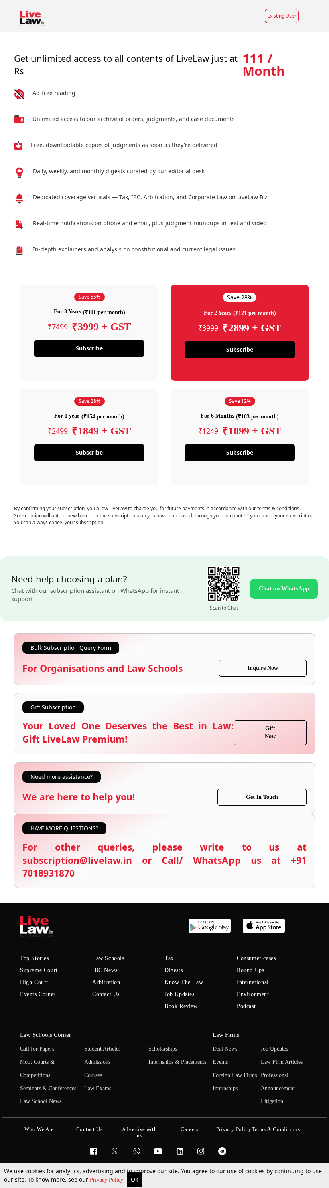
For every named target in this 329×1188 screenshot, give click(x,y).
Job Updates (179, 994)
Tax (169, 958)
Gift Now (270, 732)
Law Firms (226, 1035)
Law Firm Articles (282, 1062)
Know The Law (183, 982)
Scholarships (162, 1049)
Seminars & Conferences (48, 1088)
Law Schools (108, 958)
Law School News (40, 1101)
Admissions (97, 1062)
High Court (34, 982)
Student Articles (102, 1049)
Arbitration (106, 982)
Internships (225, 1088)
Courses (93, 1075)
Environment (253, 994)
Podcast (246, 1006)
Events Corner (38, 994)
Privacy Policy (107, 1180)
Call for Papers (37, 1049)
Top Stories (34, 958)
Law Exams (97, 1088)
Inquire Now (263, 668)
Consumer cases (256, 958)
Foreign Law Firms (235, 1075)
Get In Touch (262, 797)
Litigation (272, 1101)
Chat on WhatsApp (284, 588)
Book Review (181, 1006)
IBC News (105, 970)
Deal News (225, 1049)
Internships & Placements (177, 1062)
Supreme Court (39, 970)
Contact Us (106, 994)
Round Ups (250, 970)
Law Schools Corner (45, 1035)
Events (220, 1062)
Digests (173, 970)
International (253, 982)
